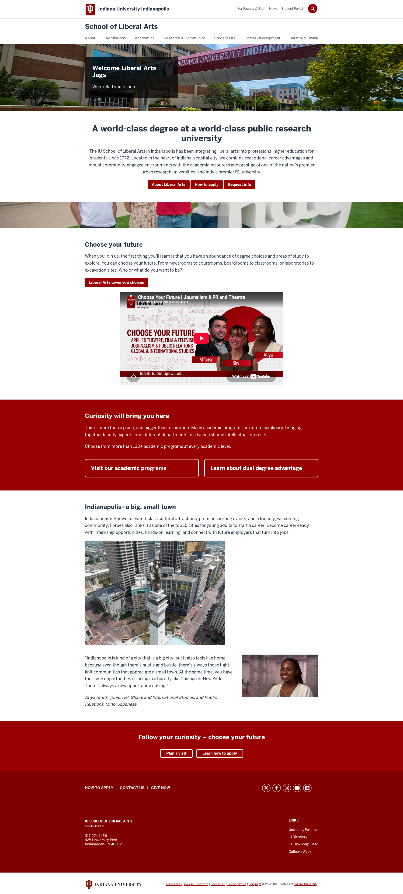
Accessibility (174, 884)
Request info (239, 184)
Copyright (255, 884)
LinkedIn (307, 788)
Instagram (287, 788)
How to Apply (99, 787)
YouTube (297, 788)
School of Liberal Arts (121, 27)
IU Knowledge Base (303, 844)
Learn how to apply (219, 753)
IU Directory (298, 837)
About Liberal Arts (168, 184)
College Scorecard (196, 884)
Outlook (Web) (300, 851)
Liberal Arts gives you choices (116, 282)
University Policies (303, 830)
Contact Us (132, 787)
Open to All (218, 884)
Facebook (276, 788)
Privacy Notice (236, 884)
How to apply (207, 184)
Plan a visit (176, 753)
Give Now (160, 787)
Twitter (266, 788)
